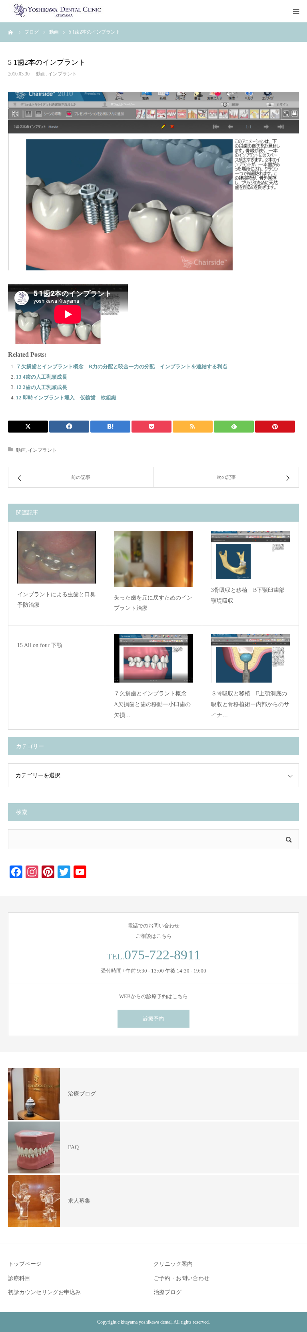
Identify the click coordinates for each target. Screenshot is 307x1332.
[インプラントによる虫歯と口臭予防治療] (56, 557)
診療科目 (19, 1278)
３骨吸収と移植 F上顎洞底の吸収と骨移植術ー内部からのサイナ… (250, 704)
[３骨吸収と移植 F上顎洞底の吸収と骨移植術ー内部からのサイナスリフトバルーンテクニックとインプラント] (250, 658)
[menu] (296, 11)
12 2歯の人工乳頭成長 (41, 387)
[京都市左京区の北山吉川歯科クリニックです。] (56, 11)
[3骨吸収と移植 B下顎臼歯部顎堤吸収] (250, 555)
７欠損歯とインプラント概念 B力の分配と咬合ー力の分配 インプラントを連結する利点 (121, 366)
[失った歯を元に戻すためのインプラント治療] (153, 559)
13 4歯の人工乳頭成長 (41, 377)
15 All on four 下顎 (39, 645)
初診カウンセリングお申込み (44, 1292)
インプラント (62, 74)
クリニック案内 (173, 1264)
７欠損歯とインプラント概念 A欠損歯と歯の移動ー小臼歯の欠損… (153, 704)
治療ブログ (167, 1292)
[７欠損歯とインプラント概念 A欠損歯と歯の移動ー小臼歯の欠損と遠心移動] (153, 658)
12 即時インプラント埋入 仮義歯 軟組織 (66, 398)
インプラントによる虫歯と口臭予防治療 (56, 600)
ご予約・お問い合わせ (181, 1278)
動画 (41, 74)
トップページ (25, 1264)
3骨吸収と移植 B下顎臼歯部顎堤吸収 (248, 595)
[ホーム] (11, 32)
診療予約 (153, 1019)
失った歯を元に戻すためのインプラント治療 (153, 603)
